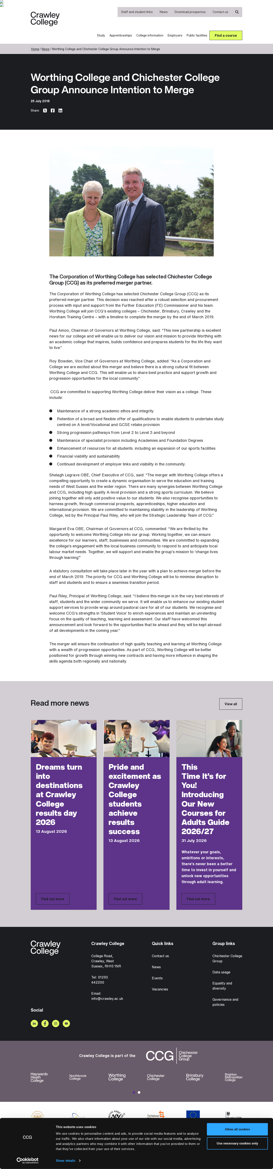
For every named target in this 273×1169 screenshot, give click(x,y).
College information (149, 35)
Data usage (221, 972)
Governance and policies (225, 1002)
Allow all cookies (237, 1129)
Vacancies (160, 989)
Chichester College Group (227, 958)
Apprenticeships (120, 35)
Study (101, 35)
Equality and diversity (222, 986)
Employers (175, 35)
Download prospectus (190, 12)
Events (157, 978)
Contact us (220, 12)
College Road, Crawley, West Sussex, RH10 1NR (106, 961)
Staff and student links (137, 12)
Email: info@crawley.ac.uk (107, 996)
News (164, 12)
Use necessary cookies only (237, 1143)
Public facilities (197, 35)
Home (35, 49)
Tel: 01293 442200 (99, 980)
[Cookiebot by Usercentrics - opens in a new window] (27, 1160)
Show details (65, 1160)
